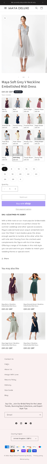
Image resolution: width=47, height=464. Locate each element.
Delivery (8, 385)
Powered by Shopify (24, 455)
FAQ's (7, 364)
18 (14, 174)
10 (20, 169)
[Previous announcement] (4, 2)
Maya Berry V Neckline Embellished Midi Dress (9, 305)
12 (28, 169)
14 (35, 169)
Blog (6, 395)
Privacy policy (38, 455)
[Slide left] (18, 77)
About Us (8, 369)
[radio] (7, 105)
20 (21, 174)
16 (6, 174)
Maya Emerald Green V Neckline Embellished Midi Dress (33, 305)
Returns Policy (10, 380)
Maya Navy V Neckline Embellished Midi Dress (31, 344)
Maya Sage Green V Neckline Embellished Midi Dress (10, 344)
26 (6, 179)
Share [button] (6, 258)
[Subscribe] (39, 414)
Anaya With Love (11, 374)
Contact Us (9, 359)
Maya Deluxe (14, 455)
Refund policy (24, 459)
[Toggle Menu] (5, 8)
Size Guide (9, 390)
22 (29, 174)
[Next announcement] (42, 2)
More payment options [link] (23, 209)
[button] (36, 8)
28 (14, 179)
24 (37, 174)
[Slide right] (28, 77)
